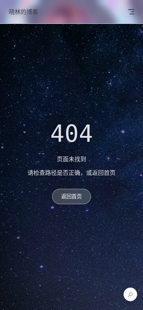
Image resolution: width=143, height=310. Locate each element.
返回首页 (71, 196)
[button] (130, 294)
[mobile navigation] (131, 12)
